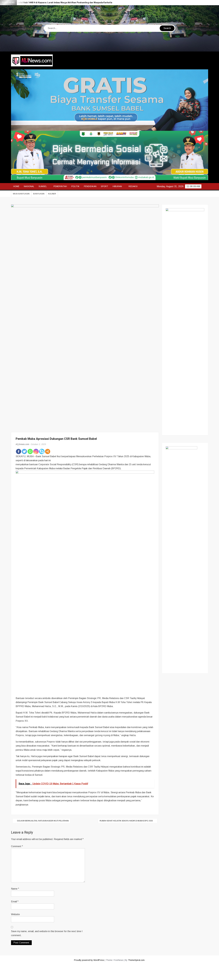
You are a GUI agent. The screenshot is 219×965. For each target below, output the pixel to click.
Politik (75, 186)
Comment (17, 846)
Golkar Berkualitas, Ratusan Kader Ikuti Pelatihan (43, 821)
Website (15, 914)
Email (14, 901)
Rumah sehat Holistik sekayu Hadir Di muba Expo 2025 (126, 821)
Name (15, 888)
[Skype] (41, 451)
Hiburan (117, 186)
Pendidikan (90, 186)
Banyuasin (38, 194)
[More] (47, 451)
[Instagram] (36, 451)
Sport (104, 186)
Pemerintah (60, 186)
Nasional (29, 186)
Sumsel (43, 186)
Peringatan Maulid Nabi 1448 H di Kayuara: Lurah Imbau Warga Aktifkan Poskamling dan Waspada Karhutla (58, 2)
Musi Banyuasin (21, 194)
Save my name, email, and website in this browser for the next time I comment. (47, 933)
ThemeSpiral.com (136, 960)
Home (16, 186)
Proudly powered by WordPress (89, 960)
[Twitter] (24, 451)
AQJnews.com (22, 444)
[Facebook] (18, 451)
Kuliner (52, 194)
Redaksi (133, 186)
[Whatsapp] (30, 451)
